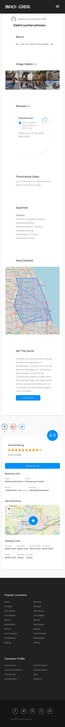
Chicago (8, 606)
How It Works (10, 665)
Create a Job (28, 398)
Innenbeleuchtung (24, 230)
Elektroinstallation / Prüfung (29, 226)
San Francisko (11, 633)
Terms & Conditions (13, 670)
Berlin (7, 602)
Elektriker (20, 215)
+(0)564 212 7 (16, 490)
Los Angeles (10, 615)
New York (38, 602)
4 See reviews (14, 455)
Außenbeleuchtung (25, 223)
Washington (10, 624)
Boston (8, 629)
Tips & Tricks (10, 674)
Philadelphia (10, 638)
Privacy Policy (11, 679)
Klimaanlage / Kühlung (26, 234)
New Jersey (10, 611)
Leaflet (56, 533)
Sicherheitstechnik (25, 238)
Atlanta (8, 643)
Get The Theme (40, 665)
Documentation (40, 670)
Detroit (8, 620)
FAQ (35, 674)
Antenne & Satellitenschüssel (30, 219)
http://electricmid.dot (39, 490)
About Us (38, 679)
